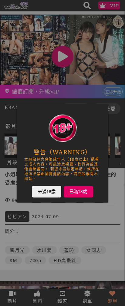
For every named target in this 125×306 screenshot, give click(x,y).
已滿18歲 (78, 191)
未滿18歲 (47, 191)
